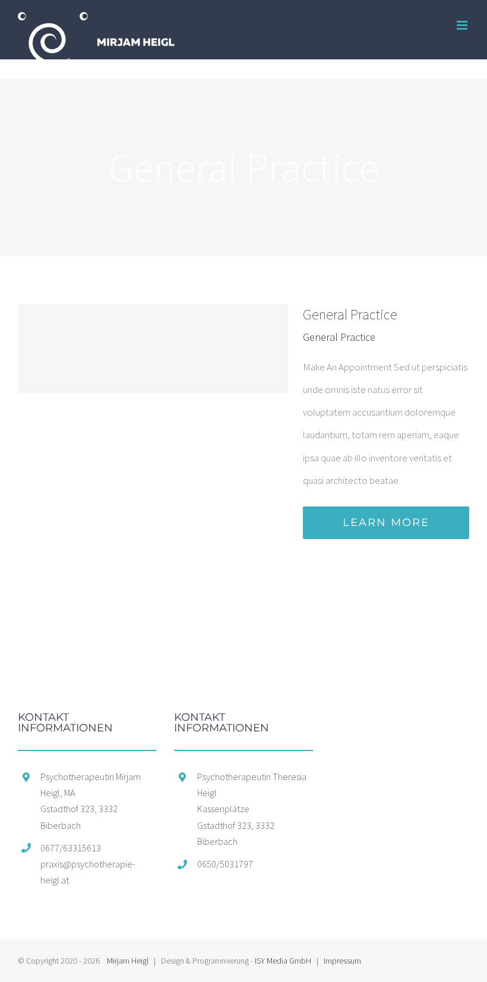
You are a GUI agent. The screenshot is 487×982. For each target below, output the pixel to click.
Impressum (342, 960)
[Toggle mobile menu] (463, 25)
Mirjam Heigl (127, 960)
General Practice (350, 314)
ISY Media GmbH (283, 960)
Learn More (386, 522)
